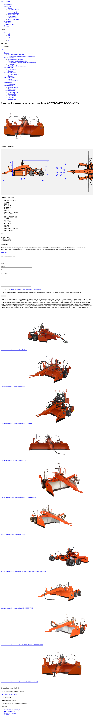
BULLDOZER (12, 11)
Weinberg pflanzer (13, 87)
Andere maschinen (13, 19)
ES (9, 34)
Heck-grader (11, 64)
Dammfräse (11, 97)
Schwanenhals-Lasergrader (16, 59)
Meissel (10, 79)
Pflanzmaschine (12, 18)
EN (9, 35)
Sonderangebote (9, 24)
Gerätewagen (12, 99)
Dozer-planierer (12, 69)
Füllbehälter (11, 84)
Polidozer (10, 71)
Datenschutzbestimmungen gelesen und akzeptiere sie (25, 289)
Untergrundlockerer (13, 13)
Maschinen (7, 6)
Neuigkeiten (7, 21)
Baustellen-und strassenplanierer (17, 66)
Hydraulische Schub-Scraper (16, 54)
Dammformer (12, 95)
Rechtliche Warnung (10, 713)
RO (9, 40)
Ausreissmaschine (13, 92)
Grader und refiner (13, 9)
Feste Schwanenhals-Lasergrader (17, 61)
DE (5, 32)
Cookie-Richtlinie (9, 711)
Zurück (3, 49)
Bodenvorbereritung (14, 14)
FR (9, 37)
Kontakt (6, 26)
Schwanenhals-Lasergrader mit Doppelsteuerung (22, 62)
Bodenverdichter (13, 81)
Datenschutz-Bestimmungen (12, 710)
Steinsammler (12, 94)
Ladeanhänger (12, 16)
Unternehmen (8, 4)
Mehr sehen (4, 252)
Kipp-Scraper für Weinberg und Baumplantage (21, 56)
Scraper (10, 8)
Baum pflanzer (12, 89)
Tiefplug (10, 76)
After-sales (7, 22)
